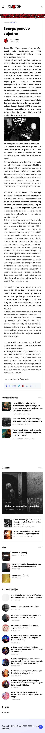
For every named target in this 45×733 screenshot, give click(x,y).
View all (40, 398)
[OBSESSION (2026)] (6, 556)
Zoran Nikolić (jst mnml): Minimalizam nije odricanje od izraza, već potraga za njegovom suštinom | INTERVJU (27, 407)
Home (6, 22)
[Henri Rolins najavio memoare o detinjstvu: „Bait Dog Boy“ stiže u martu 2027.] (8, 523)
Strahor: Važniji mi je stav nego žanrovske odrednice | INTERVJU (27, 420)
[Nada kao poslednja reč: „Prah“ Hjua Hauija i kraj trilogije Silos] (8, 534)
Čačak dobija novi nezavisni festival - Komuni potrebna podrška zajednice (27, 596)
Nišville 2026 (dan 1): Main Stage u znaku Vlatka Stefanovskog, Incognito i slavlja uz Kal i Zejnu (27, 683)
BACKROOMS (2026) (20, 575)
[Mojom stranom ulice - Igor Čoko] (22, 493)
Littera (8, 502)
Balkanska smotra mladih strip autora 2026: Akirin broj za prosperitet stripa (27, 694)
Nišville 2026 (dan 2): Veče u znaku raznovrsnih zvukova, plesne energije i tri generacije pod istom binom (27, 661)
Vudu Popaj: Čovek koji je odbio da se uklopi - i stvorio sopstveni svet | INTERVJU (27, 432)
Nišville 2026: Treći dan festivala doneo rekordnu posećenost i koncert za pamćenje (27, 649)
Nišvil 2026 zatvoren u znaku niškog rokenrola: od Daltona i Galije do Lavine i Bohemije (26, 637)
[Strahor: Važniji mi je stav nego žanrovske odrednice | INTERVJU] (6, 422)
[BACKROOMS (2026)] (6, 578)
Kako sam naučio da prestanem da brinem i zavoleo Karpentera (26, 565)
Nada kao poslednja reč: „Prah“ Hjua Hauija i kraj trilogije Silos (27, 532)
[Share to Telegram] (30, 386)
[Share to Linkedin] (26, 386)
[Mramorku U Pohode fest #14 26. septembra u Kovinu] (5, 628)
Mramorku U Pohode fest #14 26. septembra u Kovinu (25, 627)
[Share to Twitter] (19, 386)
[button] (35, 386)
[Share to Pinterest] (23, 386)
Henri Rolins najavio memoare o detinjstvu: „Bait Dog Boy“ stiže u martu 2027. (27, 522)
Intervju (13, 23)
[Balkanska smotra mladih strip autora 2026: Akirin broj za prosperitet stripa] (5, 696)
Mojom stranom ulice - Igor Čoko (22, 506)
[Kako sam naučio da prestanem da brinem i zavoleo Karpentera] (6, 567)
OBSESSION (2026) (19, 553)
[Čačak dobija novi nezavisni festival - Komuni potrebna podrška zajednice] (5, 597)
